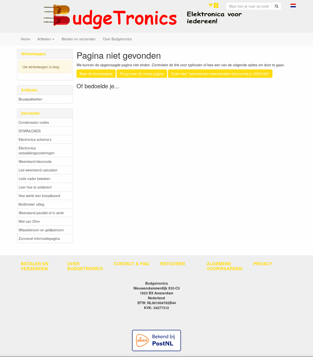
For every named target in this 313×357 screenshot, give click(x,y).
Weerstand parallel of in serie (41, 212)
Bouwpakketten (30, 99)
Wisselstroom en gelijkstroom (41, 229)
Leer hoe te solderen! (35, 187)
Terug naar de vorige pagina (142, 73)
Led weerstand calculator (38, 169)
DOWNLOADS (30, 130)
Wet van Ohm (29, 221)
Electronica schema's (35, 139)
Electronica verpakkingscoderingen (37, 150)
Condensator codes (34, 122)
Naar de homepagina (96, 73)
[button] (293, 5)
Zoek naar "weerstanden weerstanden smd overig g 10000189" (220, 73)
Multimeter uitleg (31, 204)
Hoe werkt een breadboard (39, 195)
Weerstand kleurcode (35, 161)
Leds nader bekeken (34, 178)
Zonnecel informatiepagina (39, 238)
